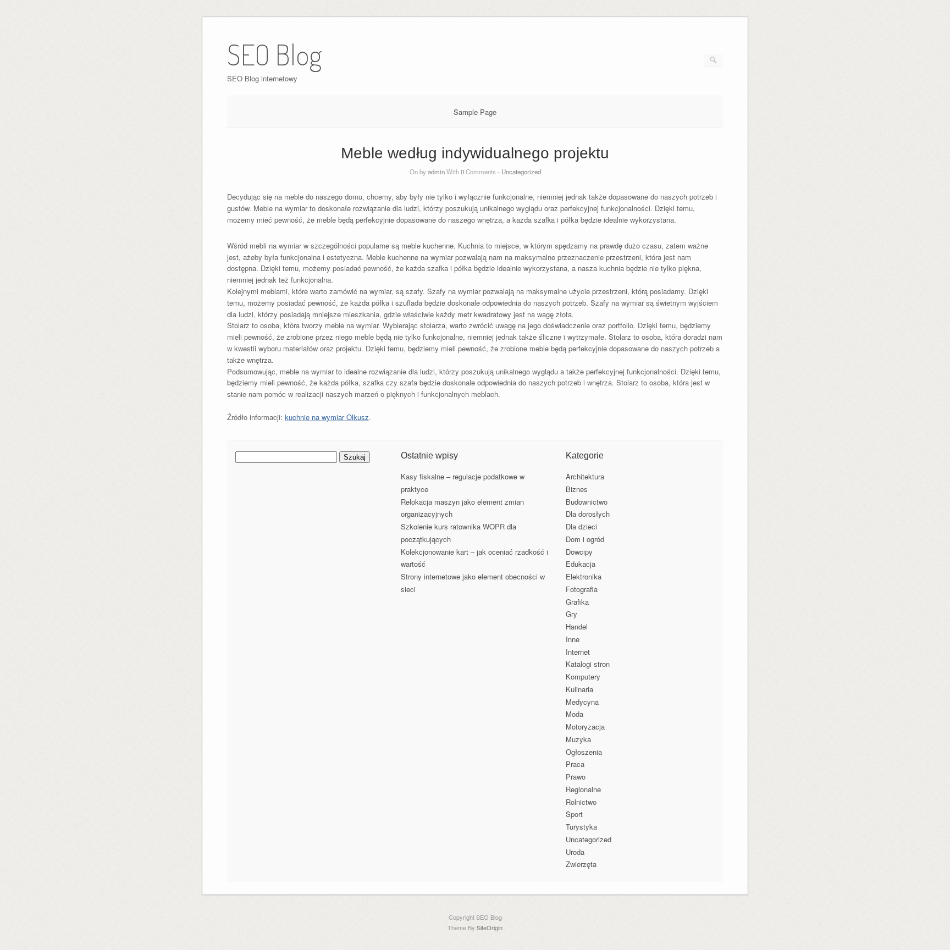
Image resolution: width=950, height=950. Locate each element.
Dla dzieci (581, 526)
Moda (574, 714)
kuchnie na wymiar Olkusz (327, 417)
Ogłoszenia (584, 752)
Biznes (577, 489)
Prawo (576, 776)
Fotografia (582, 589)
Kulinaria (579, 689)
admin (436, 171)
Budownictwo (586, 501)
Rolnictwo (581, 802)
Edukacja (580, 564)
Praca (575, 764)
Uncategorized (521, 171)
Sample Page (475, 112)
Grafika (577, 601)
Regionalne (583, 789)
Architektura (585, 476)
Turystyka (581, 826)
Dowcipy (579, 551)
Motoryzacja (585, 726)
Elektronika (583, 576)
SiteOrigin (489, 927)
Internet (578, 652)
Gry (571, 614)
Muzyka (578, 739)
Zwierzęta (581, 864)
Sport (574, 814)
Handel (577, 626)
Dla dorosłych (588, 514)
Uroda (575, 852)
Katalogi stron (588, 664)
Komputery (583, 676)
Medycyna (582, 702)
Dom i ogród (585, 539)
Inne (572, 639)
